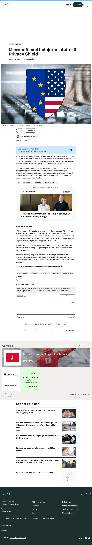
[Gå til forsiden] (7, 4)
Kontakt (4, 530)
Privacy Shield (68, 273)
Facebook (35, 506)
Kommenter (31, 130)
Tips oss (86, 493)
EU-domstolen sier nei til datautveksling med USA (37, 183)
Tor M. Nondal (6, 511)
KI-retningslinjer (68, 513)
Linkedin (35, 509)
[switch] (72, 150)
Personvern (56, 273)
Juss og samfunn (15, 44)
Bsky (34, 513)
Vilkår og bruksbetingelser (71, 509)
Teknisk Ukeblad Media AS (18, 538)
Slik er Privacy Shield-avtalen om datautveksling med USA (40, 267)
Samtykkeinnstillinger (70, 506)
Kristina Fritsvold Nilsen (10, 504)
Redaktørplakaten (47, 519)
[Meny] (85, 4)
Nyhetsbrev (45, 273)
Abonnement (6, 525)
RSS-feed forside (38, 502)
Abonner (78, 5)
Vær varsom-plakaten (30, 519)
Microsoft (35, 273)
